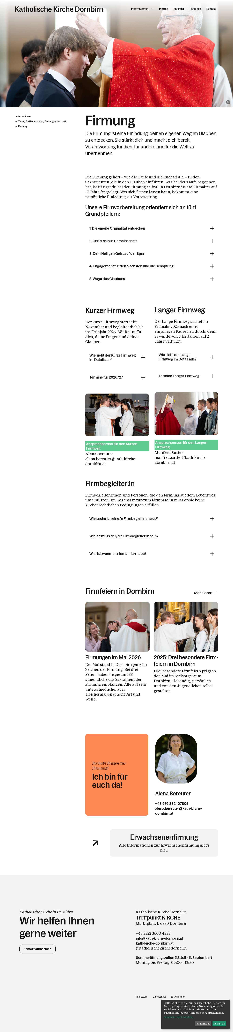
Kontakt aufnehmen (37, 949)
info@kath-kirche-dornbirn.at (159, 938)
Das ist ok (219, 1023)
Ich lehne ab (203, 1023)
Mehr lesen (203, 593)
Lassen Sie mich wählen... (179, 1017)
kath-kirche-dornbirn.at (154, 943)
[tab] (151, 228)
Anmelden (179, 997)
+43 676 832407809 (171, 803)
